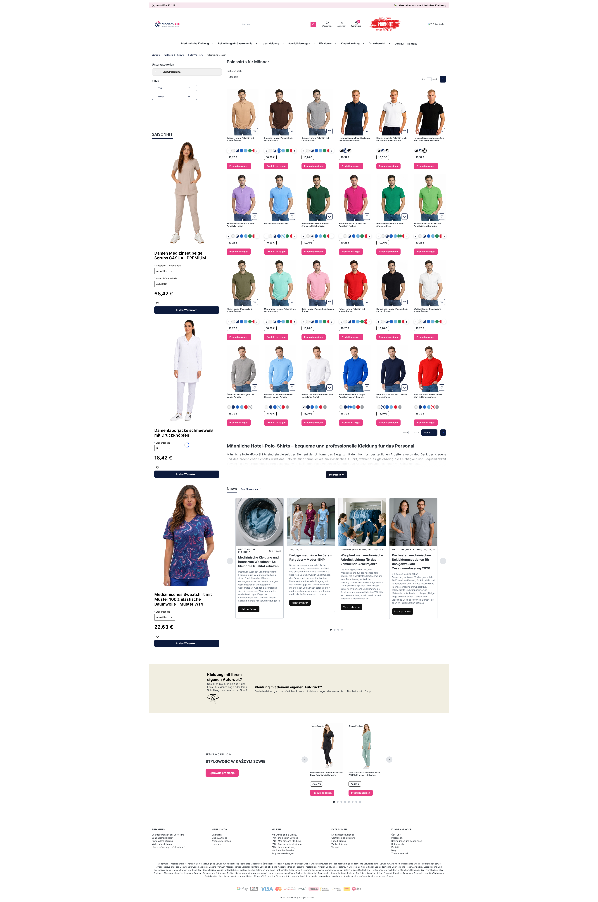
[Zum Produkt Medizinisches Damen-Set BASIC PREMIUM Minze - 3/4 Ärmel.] (366, 746)
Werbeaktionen (339, 844)
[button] (313, 24)
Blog (393, 850)
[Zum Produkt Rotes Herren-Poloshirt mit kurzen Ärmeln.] (355, 283)
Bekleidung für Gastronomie (235, 43)
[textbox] (164, 271)
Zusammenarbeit (399, 853)
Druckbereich (377, 43)
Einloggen (217, 834)
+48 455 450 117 (166, 5)
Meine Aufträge (219, 837)
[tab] (331, 630)
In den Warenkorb (186, 310)
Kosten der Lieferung (162, 841)
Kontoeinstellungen (221, 841)
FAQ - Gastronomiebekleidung (287, 844)
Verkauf (399, 43)
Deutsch (439, 24)
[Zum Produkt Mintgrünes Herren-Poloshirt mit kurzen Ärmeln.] (280, 283)
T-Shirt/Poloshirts (195, 55)
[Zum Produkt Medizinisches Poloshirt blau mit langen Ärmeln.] (392, 368)
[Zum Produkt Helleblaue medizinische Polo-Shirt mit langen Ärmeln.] (280, 368)
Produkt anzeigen (238, 166)
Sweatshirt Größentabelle (167, 265)
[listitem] (233, 150)
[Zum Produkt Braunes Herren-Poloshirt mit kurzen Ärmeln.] (280, 112)
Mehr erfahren (248, 609)
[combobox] (272, 24)
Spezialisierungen (299, 43)
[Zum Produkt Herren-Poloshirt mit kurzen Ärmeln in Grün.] (392, 197)
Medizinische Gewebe (283, 850)
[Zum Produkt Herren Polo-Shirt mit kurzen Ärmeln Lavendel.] (243, 197)
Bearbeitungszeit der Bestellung (168, 834)
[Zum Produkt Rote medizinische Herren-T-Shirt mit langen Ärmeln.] (430, 368)
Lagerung (216, 844)
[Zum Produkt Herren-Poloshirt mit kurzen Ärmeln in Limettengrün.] (430, 197)
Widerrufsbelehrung (162, 844)
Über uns (396, 834)
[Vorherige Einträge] (230, 561)
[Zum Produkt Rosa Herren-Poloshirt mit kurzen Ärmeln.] (317, 283)
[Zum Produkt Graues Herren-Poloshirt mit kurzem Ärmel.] (317, 112)
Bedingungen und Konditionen (406, 841)
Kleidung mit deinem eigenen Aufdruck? (288, 687)
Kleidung (180, 55)
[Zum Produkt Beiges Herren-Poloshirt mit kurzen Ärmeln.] (243, 112)
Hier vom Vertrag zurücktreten (167, 847)
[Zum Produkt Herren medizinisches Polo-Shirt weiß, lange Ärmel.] (317, 368)
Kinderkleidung (350, 43)
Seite (424, 79)
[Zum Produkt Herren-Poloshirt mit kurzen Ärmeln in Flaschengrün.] (317, 197)
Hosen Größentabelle (165, 278)
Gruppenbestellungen (283, 853)
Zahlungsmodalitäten (162, 837)
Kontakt (412, 43)
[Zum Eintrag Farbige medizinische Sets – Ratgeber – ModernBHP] (311, 522)
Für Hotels (325, 43)
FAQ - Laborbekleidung (283, 847)
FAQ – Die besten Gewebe (285, 837)
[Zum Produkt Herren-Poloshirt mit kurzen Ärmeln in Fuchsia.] (355, 197)
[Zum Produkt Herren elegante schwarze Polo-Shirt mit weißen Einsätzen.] (430, 112)
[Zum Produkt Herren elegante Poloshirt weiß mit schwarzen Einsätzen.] (393, 112)
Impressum (397, 837)
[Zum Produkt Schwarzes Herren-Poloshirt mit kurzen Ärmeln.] (392, 283)
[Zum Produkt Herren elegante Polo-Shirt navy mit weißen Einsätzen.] (355, 112)
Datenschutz (397, 844)
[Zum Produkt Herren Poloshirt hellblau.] (280, 197)
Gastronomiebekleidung (343, 837)
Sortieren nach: (234, 70)
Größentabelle (162, 611)
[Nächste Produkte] (389, 759)
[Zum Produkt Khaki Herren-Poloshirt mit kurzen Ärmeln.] (243, 283)
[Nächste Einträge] (443, 561)
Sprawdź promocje (222, 772)
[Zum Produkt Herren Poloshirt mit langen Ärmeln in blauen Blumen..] (355, 368)
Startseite (156, 55)
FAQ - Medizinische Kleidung (286, 841)
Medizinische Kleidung (195, 43)
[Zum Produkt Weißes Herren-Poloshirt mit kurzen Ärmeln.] (430, 283)
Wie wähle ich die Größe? (284, 834)
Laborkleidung (270, 43)
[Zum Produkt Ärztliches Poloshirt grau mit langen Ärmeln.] (243, 368)
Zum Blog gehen (249, 489)
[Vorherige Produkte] (304, 759)
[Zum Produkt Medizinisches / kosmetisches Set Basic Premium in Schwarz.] (327, 746)
